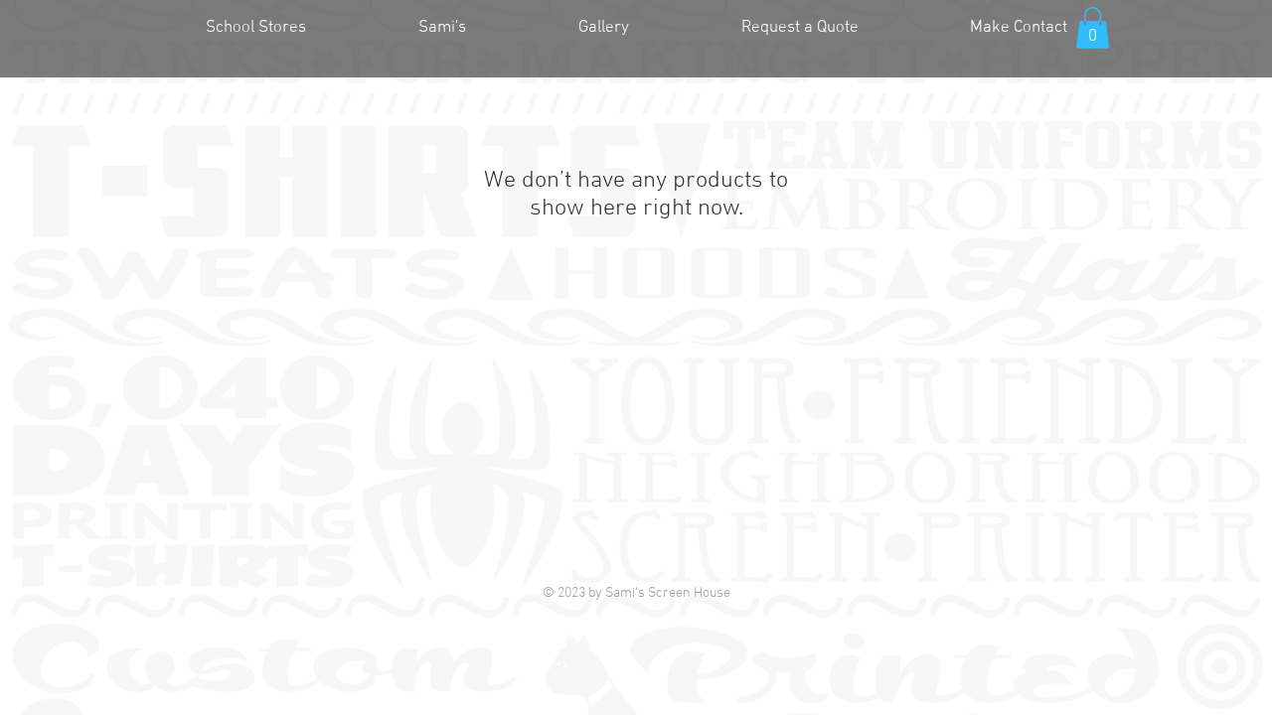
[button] (1092, 28)
